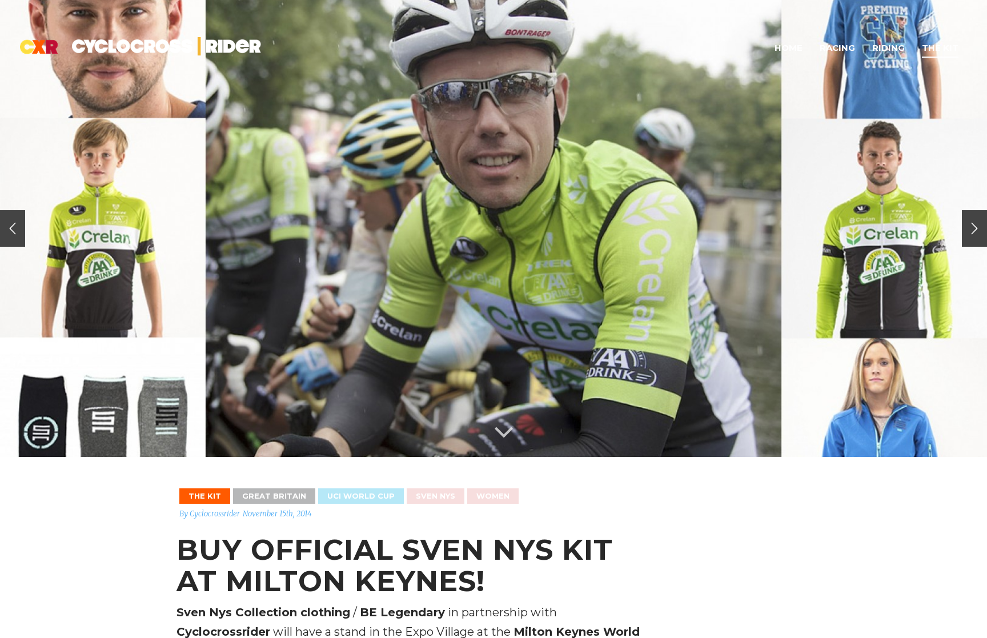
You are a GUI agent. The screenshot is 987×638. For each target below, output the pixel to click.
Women (492, 495)
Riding (888, 47)
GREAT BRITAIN (274, 495)
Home (789, 47)
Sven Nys (435, 495)
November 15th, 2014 (277, 514)
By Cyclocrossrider (209, 514)
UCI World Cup (361, 495)
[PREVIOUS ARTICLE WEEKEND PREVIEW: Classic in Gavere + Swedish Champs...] (12, 228)
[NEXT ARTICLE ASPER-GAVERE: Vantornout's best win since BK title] (974, 228)
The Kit (940, 47)
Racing (837, 47)
